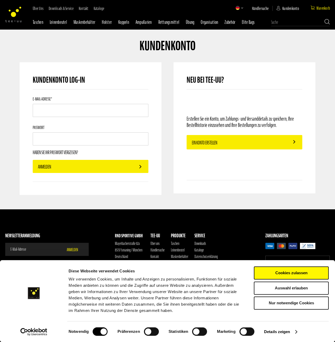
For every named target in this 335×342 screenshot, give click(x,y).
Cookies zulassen (291, 273)
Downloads (200, 243)
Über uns (38, 8)
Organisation (209, 22)
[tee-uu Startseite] (13, 14)
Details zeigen (277, 331)
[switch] (151, 332)
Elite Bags (248, 22)
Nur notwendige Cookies (291, 303)
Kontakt (83, 8)
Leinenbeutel (58, 22)
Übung (190, 22)
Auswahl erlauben (291, 288)
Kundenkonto (290, 8)
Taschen (38, 22)
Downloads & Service (61, 8)
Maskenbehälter (85, 22)
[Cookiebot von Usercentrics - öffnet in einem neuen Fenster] (34, 332)
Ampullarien (144, 22)
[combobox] (300, 22)
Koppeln (123, 22)
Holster (107, 22)
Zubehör (230, 22)
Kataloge (99, 8)
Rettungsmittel (169, 22)
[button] (238, 8)
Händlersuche (260, 8)
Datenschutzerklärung (206, 256)
